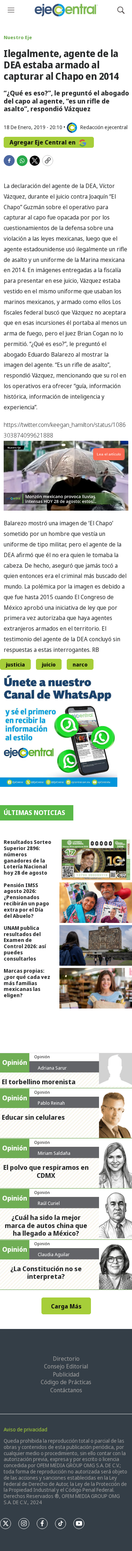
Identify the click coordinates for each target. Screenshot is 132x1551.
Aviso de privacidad (25, 1429)
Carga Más (66, 1306)
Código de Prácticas (66, 1382)
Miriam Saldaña (54, 1153)
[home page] (66, 10)
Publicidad (66, 1374)
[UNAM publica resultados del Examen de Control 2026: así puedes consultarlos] (95, 945)
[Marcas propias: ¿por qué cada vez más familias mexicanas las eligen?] (95, 988)
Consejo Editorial (66, 1366)
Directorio (66, 1359)
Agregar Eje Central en (43, 142)
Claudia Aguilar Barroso (54, 1257)
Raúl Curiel (49, 1203)
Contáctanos (66, 1390)
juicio (49, 664)
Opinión (42, 1056)
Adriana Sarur (52, 1067)
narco (80, 664)
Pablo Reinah (51, 1103)
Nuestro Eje (18, 37)
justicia (15, 664)
